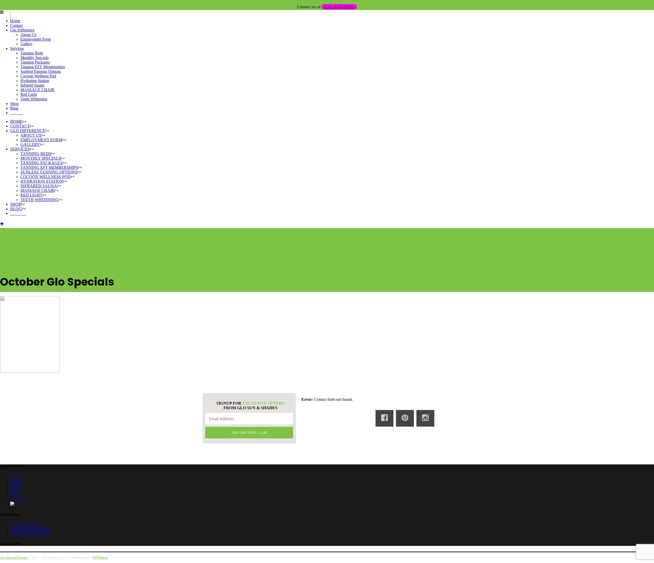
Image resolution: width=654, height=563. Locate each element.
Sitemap (16, 499)
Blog (14, 490)
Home (15, 476)
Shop (14, 494)
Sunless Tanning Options (30, 529)
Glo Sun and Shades (14, 557)
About (15, 481)
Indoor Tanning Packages (30, 534)
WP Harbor (100, 557)
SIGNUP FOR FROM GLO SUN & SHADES (250, 405)
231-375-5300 (339, 7)
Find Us (16, 485)
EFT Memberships (25, 524)
